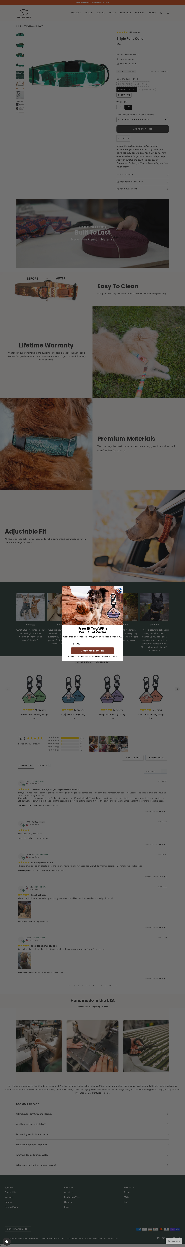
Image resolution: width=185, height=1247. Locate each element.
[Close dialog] (120, 590)
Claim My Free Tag (92, 650)
